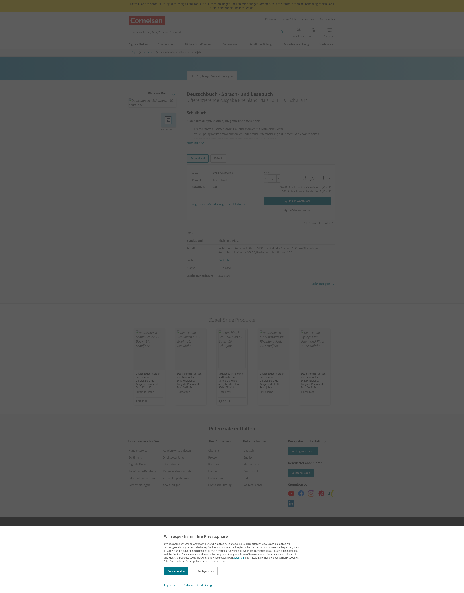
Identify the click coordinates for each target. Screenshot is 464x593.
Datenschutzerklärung (198, 585)
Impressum (171, 585)
